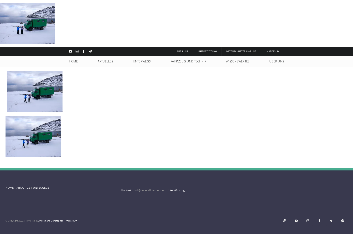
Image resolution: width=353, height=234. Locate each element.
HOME (10, 187)
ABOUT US (23, 187)
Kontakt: (126, 190)
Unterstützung (176, 190)
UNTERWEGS (41, 187)
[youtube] (70, 51)
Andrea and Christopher (50, 220)
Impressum (71, 220)
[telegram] (90, 51)
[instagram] (77, 51)
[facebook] (83, 51)
